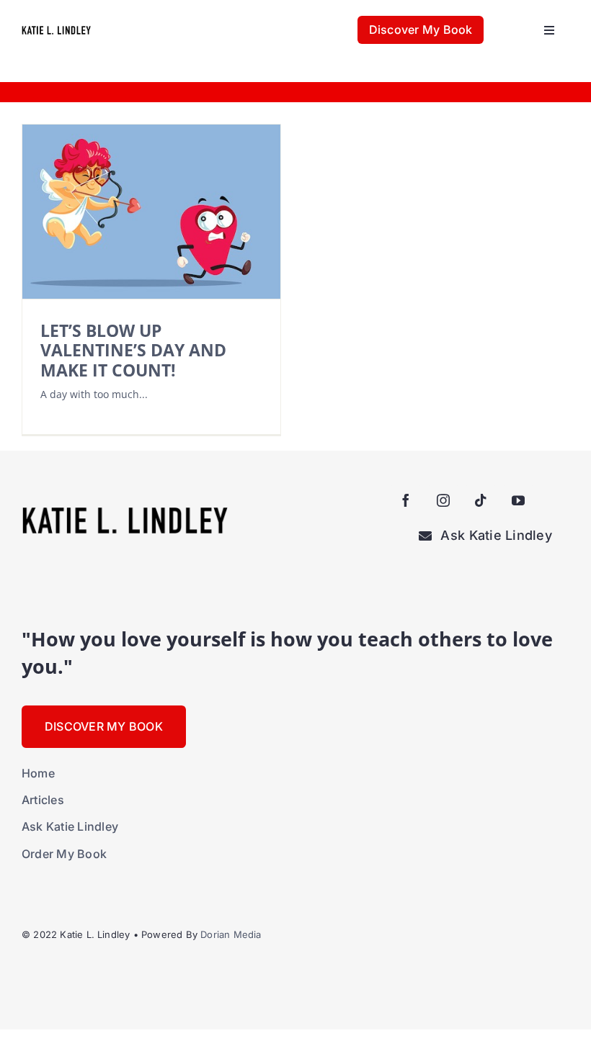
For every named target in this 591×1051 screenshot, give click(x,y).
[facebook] (406, 500)
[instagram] (443, 500)
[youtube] (518, 500)
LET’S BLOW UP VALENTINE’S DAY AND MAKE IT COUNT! (133, 350)
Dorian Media (230, 934)
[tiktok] (481, 500)
